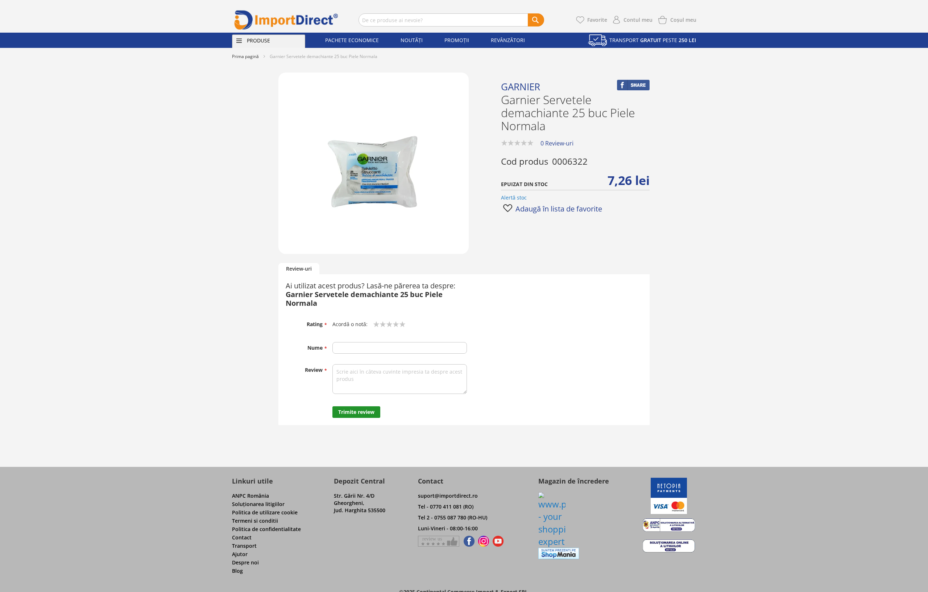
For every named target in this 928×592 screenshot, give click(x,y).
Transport (244, 545)
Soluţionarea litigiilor (258, 504)
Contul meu (638, 19)
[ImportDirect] (286, 20)
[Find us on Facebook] (467, 541)
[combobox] (451, 19)
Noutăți (412, 40)
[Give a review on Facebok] (438, 541)
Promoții (456, 40)
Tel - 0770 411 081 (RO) (445, 506)
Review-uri (299, 268)
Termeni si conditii (255, 520)
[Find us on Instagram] (483, 541)
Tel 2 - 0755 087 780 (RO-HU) (452, 517)
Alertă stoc (514, 197)
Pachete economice (352, 40)
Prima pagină (245, 56)
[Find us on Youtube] (498, 541)
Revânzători (508, 40)
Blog (237, 570)
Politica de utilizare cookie (265, 512)
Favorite (597, 19)
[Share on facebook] (633, 88)
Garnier (520, 86)
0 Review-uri (556, 143)
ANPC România (250, 495)
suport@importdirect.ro (448, 495)
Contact (242, 537)
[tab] (298, 269)
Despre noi (245, 562)
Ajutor (240, 554)
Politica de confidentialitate (266, 529)
